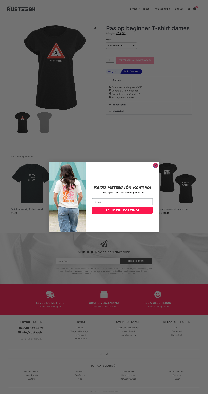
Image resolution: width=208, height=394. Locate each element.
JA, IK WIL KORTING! (122, 210)
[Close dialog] (155, 165)
